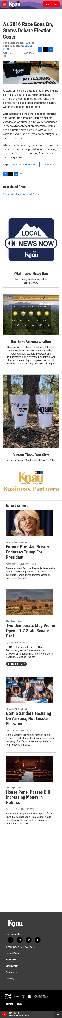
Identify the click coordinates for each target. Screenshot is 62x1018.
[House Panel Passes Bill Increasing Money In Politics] (29, 769)
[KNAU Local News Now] (31, 239)
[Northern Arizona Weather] (31, 314)
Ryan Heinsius (12, 642)
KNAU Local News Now (31, 274)
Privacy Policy (12, 953)
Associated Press (14, 187)
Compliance (11, 972)
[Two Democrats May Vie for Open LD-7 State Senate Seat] (29, 602)
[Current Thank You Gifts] (31, 411)
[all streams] (58, 1014)
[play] (4, 1014)
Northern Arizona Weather (31, 341)
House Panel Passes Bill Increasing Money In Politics (28, 797)
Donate (52, 4)
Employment (12, 966)
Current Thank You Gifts (30, 455)
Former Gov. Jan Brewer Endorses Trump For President (27, 552)
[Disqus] (31, 871)
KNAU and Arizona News (24, 165)
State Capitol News (14, 621)
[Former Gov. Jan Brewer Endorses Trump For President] (29, 523)
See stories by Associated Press (21, 194)
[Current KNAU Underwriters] (31, 481)
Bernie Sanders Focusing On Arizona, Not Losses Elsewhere (28, 718)
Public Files (11, 959)
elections (49, 165)
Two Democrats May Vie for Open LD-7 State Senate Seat (31, 631)
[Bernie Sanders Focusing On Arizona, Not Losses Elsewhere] (29, 690)
